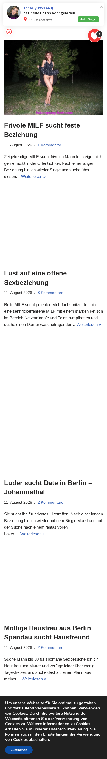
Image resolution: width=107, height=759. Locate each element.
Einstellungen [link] (56, 734)
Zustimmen (19, 750)
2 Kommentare (50, 502)
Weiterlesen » (33, 176)
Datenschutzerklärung (68, 729)
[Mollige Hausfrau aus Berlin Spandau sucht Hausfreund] (53, 581)
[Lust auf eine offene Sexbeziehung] (53, 225)
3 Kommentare (50, 293)
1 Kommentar (49, 145)
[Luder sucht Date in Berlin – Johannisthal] (53, 404)
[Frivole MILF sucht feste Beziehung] (53, 77)
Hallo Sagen (88, 19)
